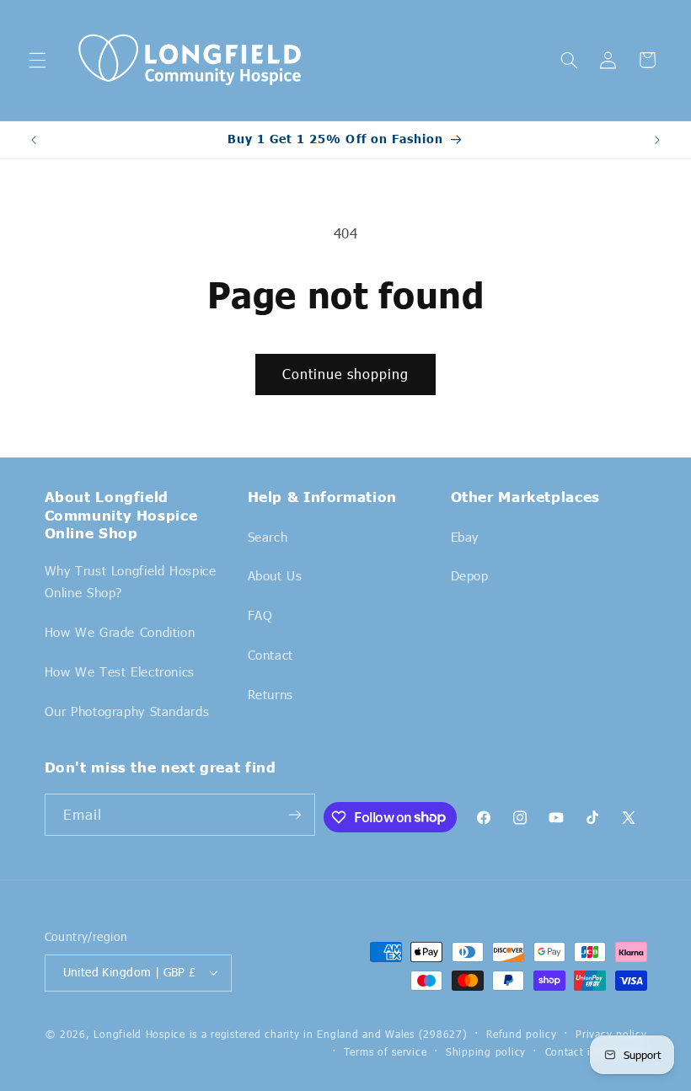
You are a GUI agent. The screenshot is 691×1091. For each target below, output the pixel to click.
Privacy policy (611, 1034)
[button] (37, 59)
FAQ (260, 615)
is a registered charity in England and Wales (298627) (329, 1034)
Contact (270, 654)
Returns (270, 694)
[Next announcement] (657, 139)
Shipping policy (486, 1051)
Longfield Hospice (139, 1034)
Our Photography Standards (127, 711)
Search (268, 536)
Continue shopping (346, 374)
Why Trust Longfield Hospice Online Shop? (131, 581)
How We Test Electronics (120, 671)
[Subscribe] (294, 814)
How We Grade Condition (120, 631)
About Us (275, 575)
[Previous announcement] (33, 139)
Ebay (465, 536)
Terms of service (385, 1051)
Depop (470, 575)
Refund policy (521, 1034)
